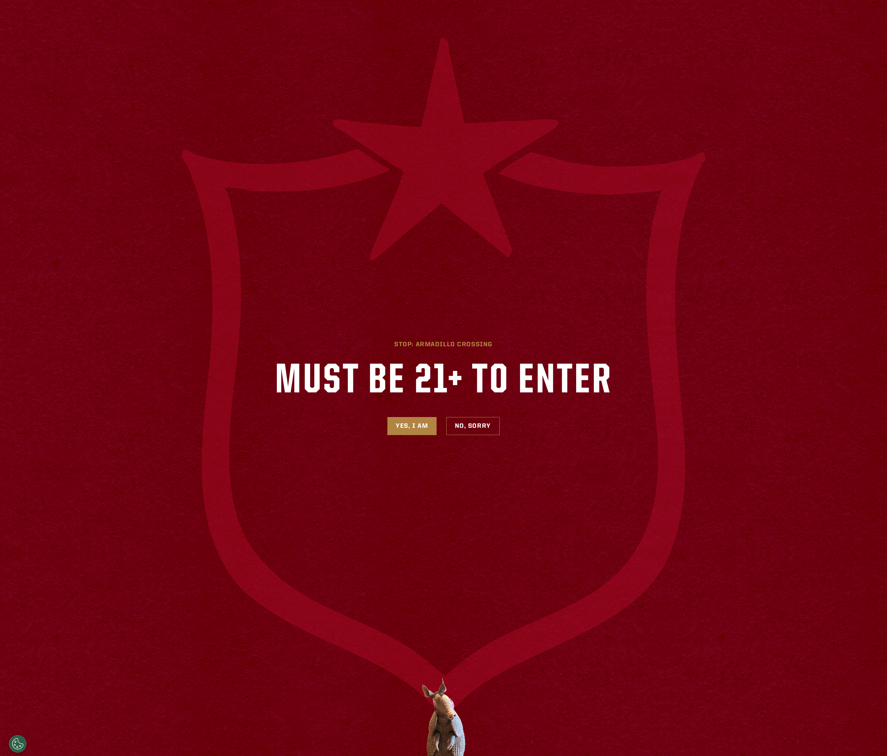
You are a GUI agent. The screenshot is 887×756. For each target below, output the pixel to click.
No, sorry (473, 426)
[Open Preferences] (17, 744)
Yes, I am (412, 426)
